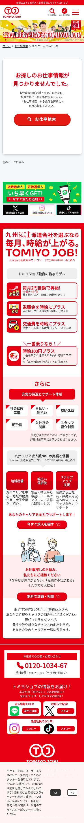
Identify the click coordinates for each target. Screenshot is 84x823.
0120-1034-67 (46, 665)
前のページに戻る (13, 162)
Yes (56, 792)
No (72, 792)
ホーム (6, 46)
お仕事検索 (52, 15)
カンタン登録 (64, 15)
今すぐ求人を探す (40, 524)
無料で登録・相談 (40, 596)
